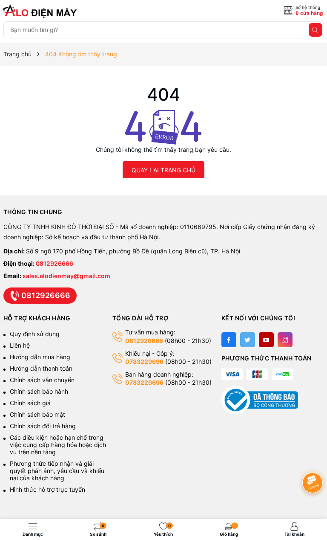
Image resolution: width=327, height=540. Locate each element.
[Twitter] (247, 339)
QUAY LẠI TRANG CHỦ (163, 170)
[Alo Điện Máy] (41, 11)
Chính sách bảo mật (37, 414)
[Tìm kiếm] (315, 30)
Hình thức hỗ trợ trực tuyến (47, 489)
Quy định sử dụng (35, 333)
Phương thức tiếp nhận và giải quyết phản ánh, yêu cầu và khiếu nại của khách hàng (57, 471)
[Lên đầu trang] (314, 460)
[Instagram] (285, 339)
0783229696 (144, 361)
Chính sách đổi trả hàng (43, 426)
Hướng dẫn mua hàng (40, 356)
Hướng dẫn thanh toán (41, 368)
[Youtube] (266, 339)
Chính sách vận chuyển (43, 379)
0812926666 (54, 263)
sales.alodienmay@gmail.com (66, 275)
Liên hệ (20, 345)
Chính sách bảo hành (39, 391)
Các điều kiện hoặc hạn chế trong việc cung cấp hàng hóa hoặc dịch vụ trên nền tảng (58, 445)
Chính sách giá (30, 402)
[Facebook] (228, 339)
